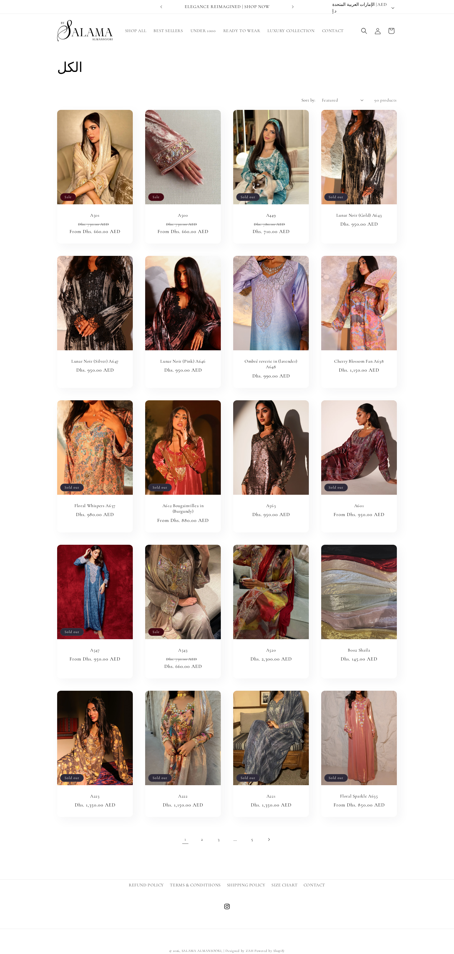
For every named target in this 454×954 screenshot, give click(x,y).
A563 (271, 505)
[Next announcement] (293, 7)
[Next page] (268, 839)
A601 (359, 505)
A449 (271, 215)
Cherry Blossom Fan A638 (359, 361)
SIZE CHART (284, 885)
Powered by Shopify (269, 951)
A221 (271, 796)
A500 (183, 215)
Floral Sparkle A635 (359, 796)
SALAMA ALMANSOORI (202, 951)
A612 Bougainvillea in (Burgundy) (183, 508)
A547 (95, 650)
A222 (183, 796)
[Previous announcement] (161, 7)
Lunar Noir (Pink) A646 (183, 361)
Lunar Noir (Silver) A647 (95, 361)
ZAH (250, 951)
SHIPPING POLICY (246, 885)
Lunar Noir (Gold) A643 (359, 215)
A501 (95, 215)
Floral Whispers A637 (95, 505)
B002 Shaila (359, 650)
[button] (364, 31)
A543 (183, 650)
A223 (95, 796)
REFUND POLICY (146, 885)
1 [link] (185, 839)
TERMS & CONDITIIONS (195, 885)
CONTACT (314, 885)
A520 (271, 650)
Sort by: (308, 100)
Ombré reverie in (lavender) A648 (271, 364)
